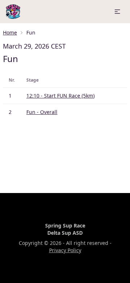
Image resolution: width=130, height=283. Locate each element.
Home (10, 32)
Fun (10, 59)
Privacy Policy (65, 250)
